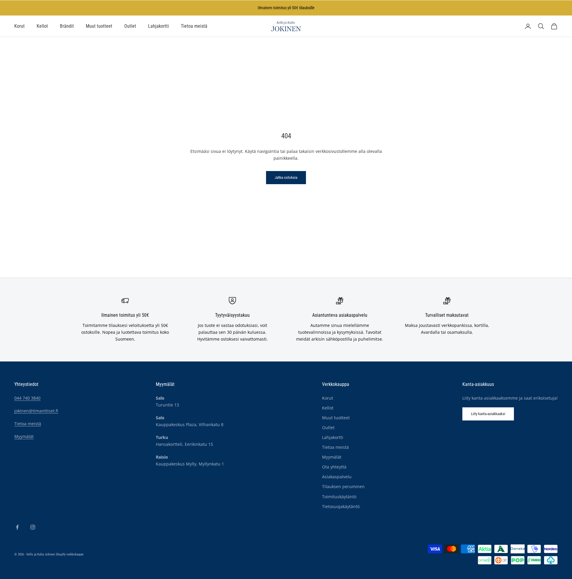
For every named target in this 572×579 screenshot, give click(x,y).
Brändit (67, 26)
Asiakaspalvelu (337, 476)
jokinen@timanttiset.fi (36, 411)
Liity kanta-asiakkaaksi (488, 414)
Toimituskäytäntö (339, 496)
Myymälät (24, 436)
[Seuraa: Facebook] (17, 527)
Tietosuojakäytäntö (341, 506)
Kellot (42, 26)
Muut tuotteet (99, 26)
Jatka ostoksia (286, 177)
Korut (19, 26)
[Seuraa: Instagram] (33, 527)
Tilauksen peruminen (343, 486)
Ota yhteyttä (334, 467)
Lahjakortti (158, 26)
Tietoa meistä (194, 26)
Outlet (130, 26)
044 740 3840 (27, 398)
